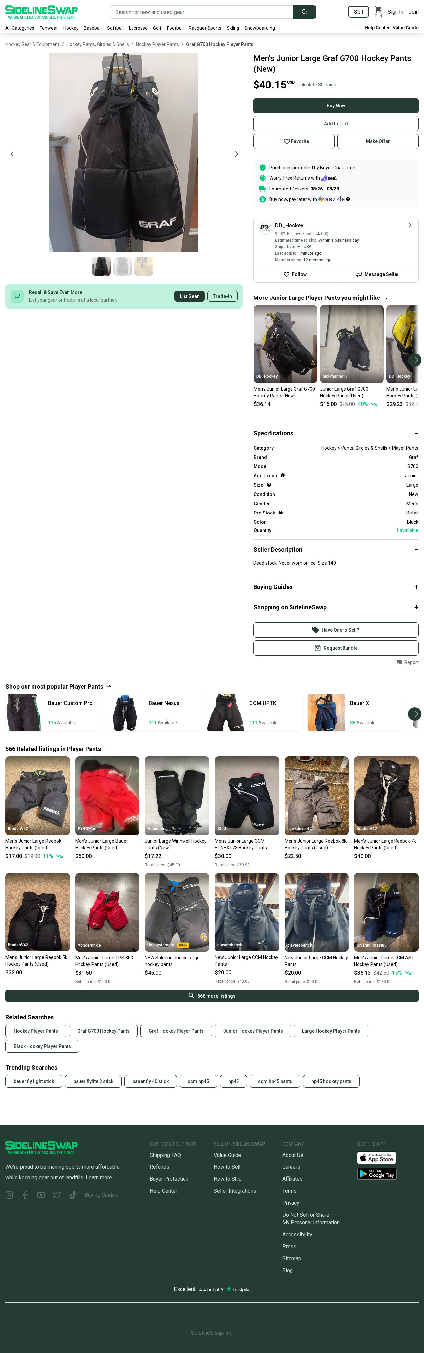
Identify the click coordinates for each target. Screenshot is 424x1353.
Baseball (93, 28)
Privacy (290, 1203)
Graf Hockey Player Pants (176, 1031)
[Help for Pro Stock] (280, 512)
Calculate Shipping (316, 84)
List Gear (189, 296)
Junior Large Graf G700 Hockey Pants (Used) (344, 392)
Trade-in (222, 296)
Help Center (377, 27)
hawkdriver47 (299, 828)
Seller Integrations (235, 1191)
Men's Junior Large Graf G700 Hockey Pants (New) (284, 392)
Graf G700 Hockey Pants (103, 1031)
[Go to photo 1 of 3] (101, 266)
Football (175, 28)
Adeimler (155, 828)
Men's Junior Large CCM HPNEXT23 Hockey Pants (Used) (241, 845)
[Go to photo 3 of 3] (143, 266)
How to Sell (227, 1167)
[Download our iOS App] (382, 1157)
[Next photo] (236, 154)
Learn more (99, 1177)
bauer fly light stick (34, 1081)
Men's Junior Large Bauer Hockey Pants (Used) (101, 844)
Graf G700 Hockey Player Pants (219, 44)
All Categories (19, 28)
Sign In (395, 12)
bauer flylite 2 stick (93, 1081)
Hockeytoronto (160, 945)
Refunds (159, 1167)
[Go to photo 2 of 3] (122, 266)
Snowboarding (259, 28)
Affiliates (292, 1179)
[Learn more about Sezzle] (334, 199)
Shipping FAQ (165, 1155)
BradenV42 (18, 828)
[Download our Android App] (388, 1174)
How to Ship (228, 1179)
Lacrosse (138, 28)
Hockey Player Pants (157, 44)
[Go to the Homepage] (41, 12)
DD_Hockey (267, 376)
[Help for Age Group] (282, 475)
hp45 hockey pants (331, 1081)
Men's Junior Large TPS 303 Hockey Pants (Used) (104, 961)
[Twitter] (57, 1196)
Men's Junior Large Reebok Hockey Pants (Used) (33, 844)
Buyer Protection (169, 1179)
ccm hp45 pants (275, 1081)
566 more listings (216, 996)
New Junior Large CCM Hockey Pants (246, 961)
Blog (287, 1270)
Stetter (223, 828)
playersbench (229, 945)
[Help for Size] (269, 484)
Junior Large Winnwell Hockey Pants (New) (176, 844)
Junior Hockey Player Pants (253, 1031)
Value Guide (406, 27)
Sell (358, 12)
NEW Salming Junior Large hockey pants (172, 961)
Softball (115, 28)
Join (414, 12)
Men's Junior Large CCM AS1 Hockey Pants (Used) (384, 961)
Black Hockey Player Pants (42, 1046)
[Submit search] (304, 12)
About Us (292, 1155)
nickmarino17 (335, 376)
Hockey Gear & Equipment (32, 44)
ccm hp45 (198, 1081)
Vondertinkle (89, 945)
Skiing (233, 28)
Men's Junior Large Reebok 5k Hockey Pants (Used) (36, 961)
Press (289, 1246)
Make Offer (378, 141)
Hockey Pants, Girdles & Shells (98, 44)
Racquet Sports (205, 28)
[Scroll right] (414, 360)
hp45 (233, 1081)
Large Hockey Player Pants (331, 1031)
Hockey (71, 28)
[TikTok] (73, 1196)
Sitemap (291, 1258)
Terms (289, 1191)
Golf (157, 28)
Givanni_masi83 (372, 945)
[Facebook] (25, 1196)
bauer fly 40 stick (150, 1081)
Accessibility (297, 1234)
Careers (291, 1167)
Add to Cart (336, 123)
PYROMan (87, 828)
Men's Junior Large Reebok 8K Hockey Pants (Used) (316, 844)
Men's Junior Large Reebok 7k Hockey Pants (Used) (385, 844)
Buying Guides (101, 1195)
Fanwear (49, 28)
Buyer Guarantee (337, 167)
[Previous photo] (12, 154)
